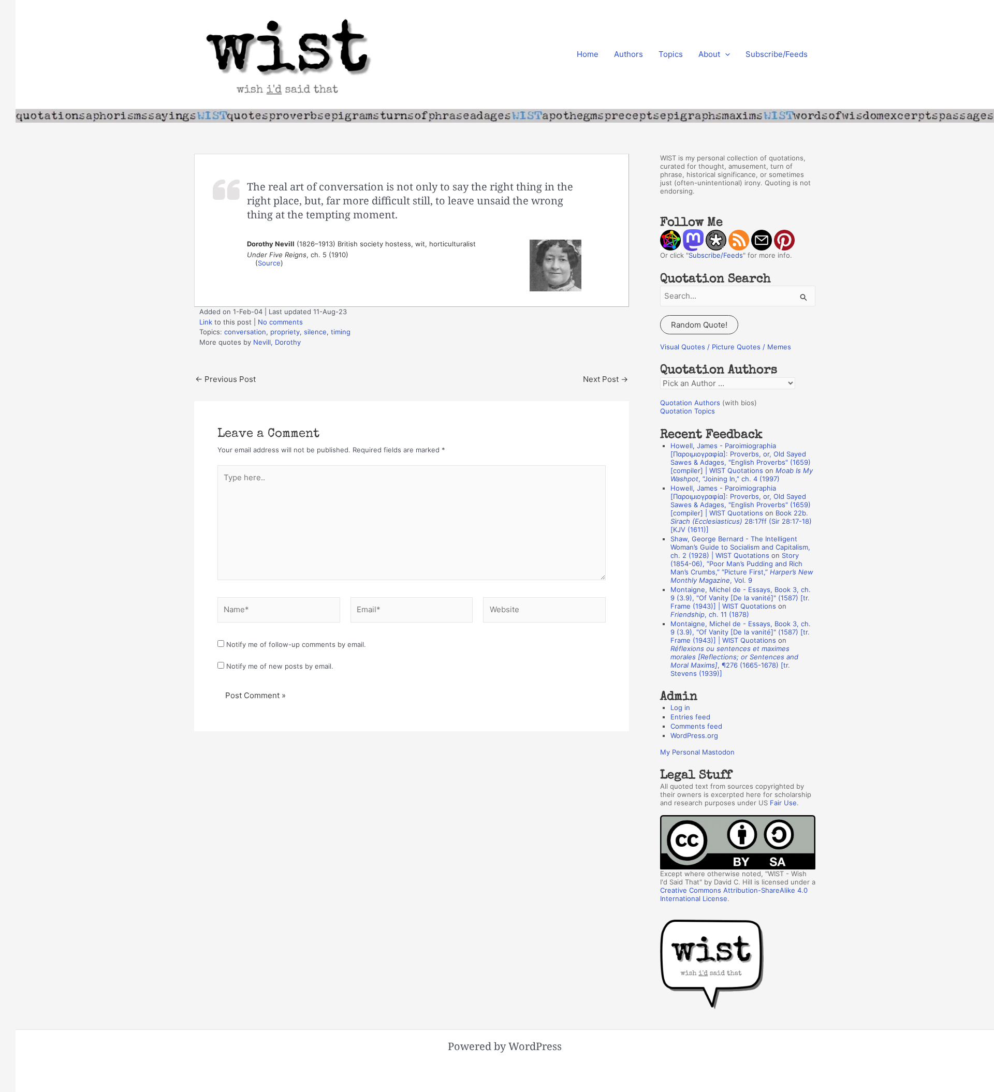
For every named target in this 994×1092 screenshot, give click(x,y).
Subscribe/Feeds (777, 54)
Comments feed (696, 726)
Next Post (605, 379)
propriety (285, 332)
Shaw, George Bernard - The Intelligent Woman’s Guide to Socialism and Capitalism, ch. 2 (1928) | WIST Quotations (740, 547)
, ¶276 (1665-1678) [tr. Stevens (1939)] (734, 660)
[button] (725, 54)
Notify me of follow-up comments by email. (296, 644)
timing (340, 332)
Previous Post (225, 379)
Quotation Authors (690, 403)
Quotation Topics (687, 411)
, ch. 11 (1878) (709, 614)
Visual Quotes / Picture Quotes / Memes (725, 347)
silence (315, 332)
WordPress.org (694, 735)
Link (205, 322)
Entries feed (690, 717)
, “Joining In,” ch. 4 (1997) (741, 474)
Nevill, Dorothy (277, 342)
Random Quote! (699, 325)
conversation (245, 332)
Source (269, 263)
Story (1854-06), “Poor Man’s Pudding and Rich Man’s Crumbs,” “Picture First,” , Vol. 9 (741, 567)
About (709, 54)
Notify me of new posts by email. (279, 666)
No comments (280, 322)
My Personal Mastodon (697, 752)
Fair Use (783, 803)
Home (587, 54)
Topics (671, 54)
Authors (628, 54)
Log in (680, 707)
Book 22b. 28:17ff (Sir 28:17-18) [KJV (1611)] (741, 521)
